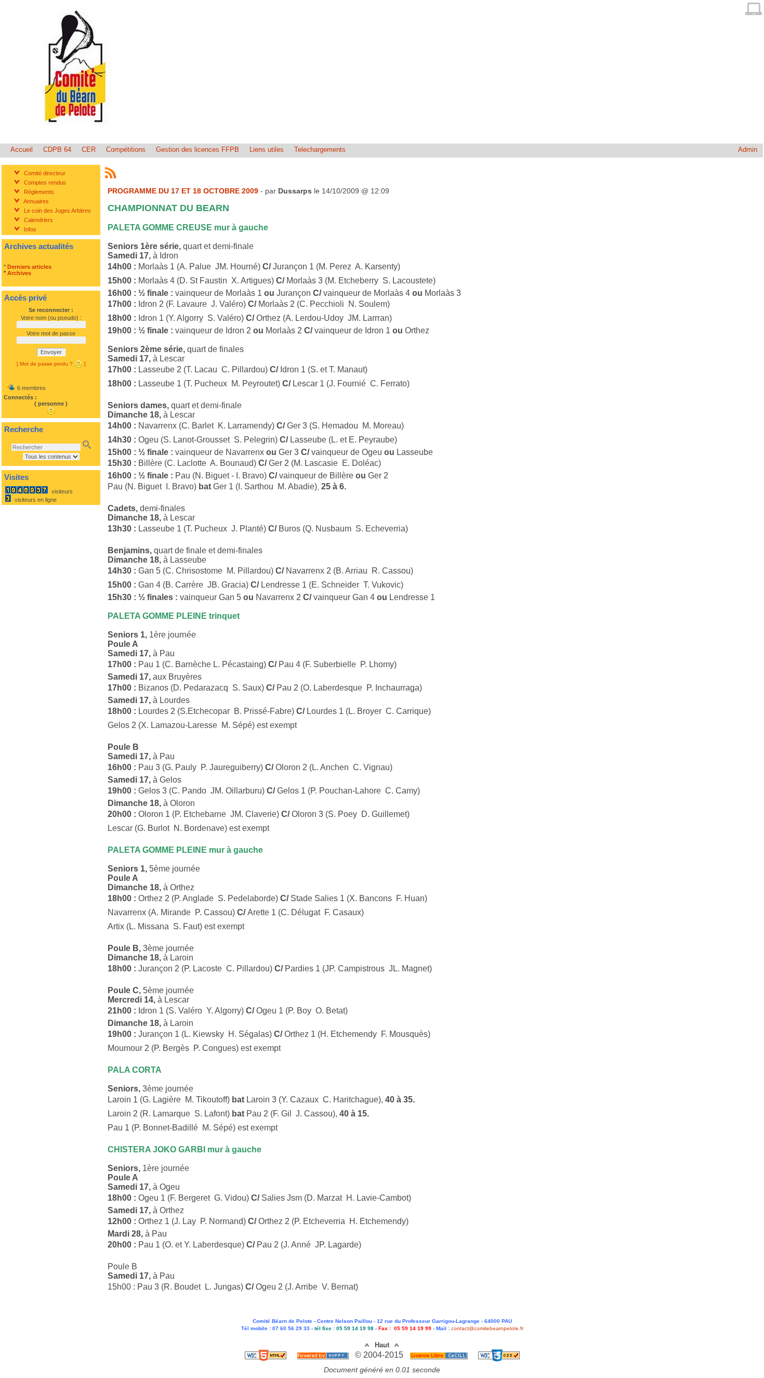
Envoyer (51, 352)
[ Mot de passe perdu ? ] (51, 364)
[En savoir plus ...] (440, 1354)
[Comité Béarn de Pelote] (77, 131)
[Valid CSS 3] (499, 1354)
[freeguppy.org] (324, 1354)
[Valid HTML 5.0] (266, 1354)
